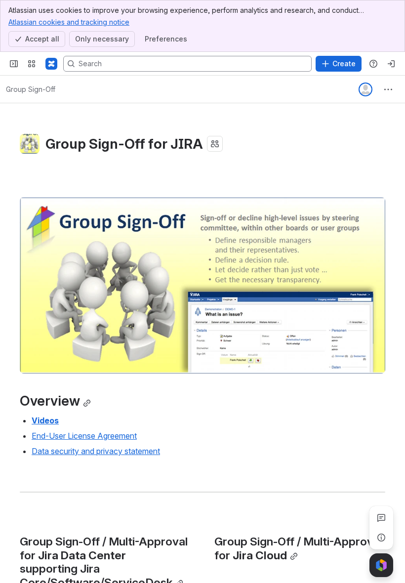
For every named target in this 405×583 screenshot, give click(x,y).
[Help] (373, 64)
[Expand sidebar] (14, 64)
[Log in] (391, 64)
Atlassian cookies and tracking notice (68, 22)
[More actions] (388, 89)
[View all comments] (381, 518)
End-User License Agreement (84, 436)
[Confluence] (51, 64)
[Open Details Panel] (381, 537)
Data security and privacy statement (96, 451)
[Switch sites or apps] (32, 64)
